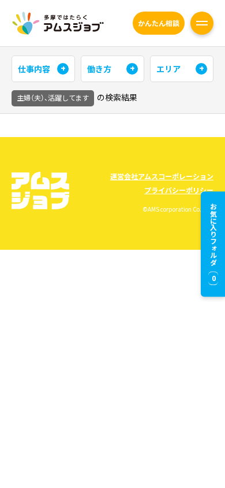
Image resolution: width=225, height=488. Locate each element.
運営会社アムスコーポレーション (161, 176)
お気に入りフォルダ (213, 242)
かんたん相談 (158, 23)
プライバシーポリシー (178, 190)
